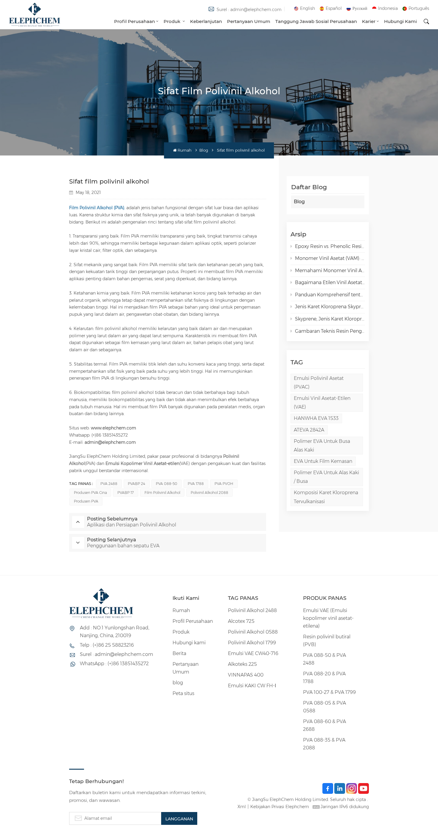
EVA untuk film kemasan (323, 461)
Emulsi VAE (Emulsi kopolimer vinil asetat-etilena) (328, 618)
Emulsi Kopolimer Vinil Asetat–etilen (142, 463)
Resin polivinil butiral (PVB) (326, 640)
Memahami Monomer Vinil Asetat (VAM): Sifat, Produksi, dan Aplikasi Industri (330, 270)
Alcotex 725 (241, 621)
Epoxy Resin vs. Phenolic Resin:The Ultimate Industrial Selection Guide (330, 246)
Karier (368, 21)
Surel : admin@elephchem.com (249, 9)
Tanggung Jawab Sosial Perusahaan (316, 21)
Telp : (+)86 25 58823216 (107, 645)
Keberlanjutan (206, 21)
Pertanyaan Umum (248, 21)
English (307, 8)
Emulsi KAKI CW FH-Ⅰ (252, 685)
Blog (203, 150)
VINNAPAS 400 (245, 675)
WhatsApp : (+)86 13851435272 (114, 663)
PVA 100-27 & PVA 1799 (329, 692)
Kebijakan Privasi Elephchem (279, 806)
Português (419, 8)
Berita (179, 653)
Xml (241, 806)
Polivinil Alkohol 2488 (252, 610)
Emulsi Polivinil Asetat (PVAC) (319, 382)
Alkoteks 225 (242, 664)
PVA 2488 (108, 483)
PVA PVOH (224, 483)
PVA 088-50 (166, 483)
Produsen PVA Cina (90, 492)
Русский (359, 8)
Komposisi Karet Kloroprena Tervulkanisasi (326, 497)
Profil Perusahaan (134, 21)
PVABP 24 (136, 483)
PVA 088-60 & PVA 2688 (324, 725)
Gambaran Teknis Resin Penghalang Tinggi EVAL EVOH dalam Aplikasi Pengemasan (330, 331)
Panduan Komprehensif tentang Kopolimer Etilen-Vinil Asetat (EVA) (330, 295)
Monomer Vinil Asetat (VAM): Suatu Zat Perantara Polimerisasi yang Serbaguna (330, 258)
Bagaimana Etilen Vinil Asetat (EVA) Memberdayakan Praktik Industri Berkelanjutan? (330, 282)
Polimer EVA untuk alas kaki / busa (326, 477)
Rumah (185, 150)
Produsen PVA (86, 501)
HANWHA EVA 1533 (316, 418)
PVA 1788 (196, 483)
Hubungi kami (400, 21)
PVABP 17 (125, 492)
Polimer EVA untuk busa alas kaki (322, 445)
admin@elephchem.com (110, 442)
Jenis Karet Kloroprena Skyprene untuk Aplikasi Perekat (330, 306)
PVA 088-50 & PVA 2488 (324, 659)
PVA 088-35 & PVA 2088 (324, 744)
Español (334, 8)
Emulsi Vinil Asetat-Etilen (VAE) (322, 402)
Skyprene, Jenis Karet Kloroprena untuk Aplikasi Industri (330, 319)
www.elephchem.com (113, 428)
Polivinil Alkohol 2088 (209, 492)
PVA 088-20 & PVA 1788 (324, 677)
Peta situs (183, 693)
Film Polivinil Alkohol (162, 492)
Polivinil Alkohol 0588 (253, 632)
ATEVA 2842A (309, 430)
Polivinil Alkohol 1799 (252, 642)
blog (178, 682)
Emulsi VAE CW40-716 (253, 653)
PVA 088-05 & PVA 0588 (324, 707)
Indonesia (388, 8)
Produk (172, 21)
